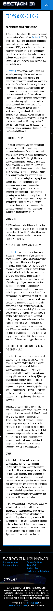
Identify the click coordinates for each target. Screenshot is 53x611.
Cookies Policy (32, 568)
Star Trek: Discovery (10, 562)
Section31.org (32, 603)
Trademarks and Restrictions (38, 570)
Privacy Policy (32, 565)
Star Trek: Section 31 (10, 565)
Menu (47, 4)
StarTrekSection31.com (18, 605)
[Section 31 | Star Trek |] (19, 6)
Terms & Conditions (34, 562)
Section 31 (36, 37)
